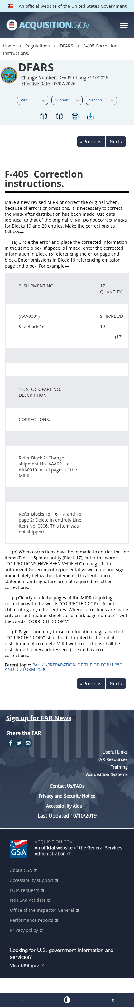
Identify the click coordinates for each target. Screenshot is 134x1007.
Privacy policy (24, 930)
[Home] (48, 25)
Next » (116, 142)
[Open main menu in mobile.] (124, 25)
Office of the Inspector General (42, 910)
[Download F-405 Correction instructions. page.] (90, 117)
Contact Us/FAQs (67, 786)
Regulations (37, 46)
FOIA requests (24, 890)
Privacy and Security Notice (67, 796)
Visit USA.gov (24, 965)
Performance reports (31, 920)
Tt (112, 1000)
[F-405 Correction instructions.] (43, 117)
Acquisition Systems (107, 774)
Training (119, 767)
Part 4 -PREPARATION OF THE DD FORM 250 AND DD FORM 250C (63, 667)
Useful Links (115, 752)
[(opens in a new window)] (20, 847)
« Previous (90, 142)
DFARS (66, 46)
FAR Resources (112, 759)
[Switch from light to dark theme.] (67, 999)
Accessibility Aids (64, 806)
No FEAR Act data (28, 900)
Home (9, 46)
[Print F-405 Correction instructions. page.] (75, 117)
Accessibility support (31, 880)
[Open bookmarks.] (59, 117)
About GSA (21, 870)
